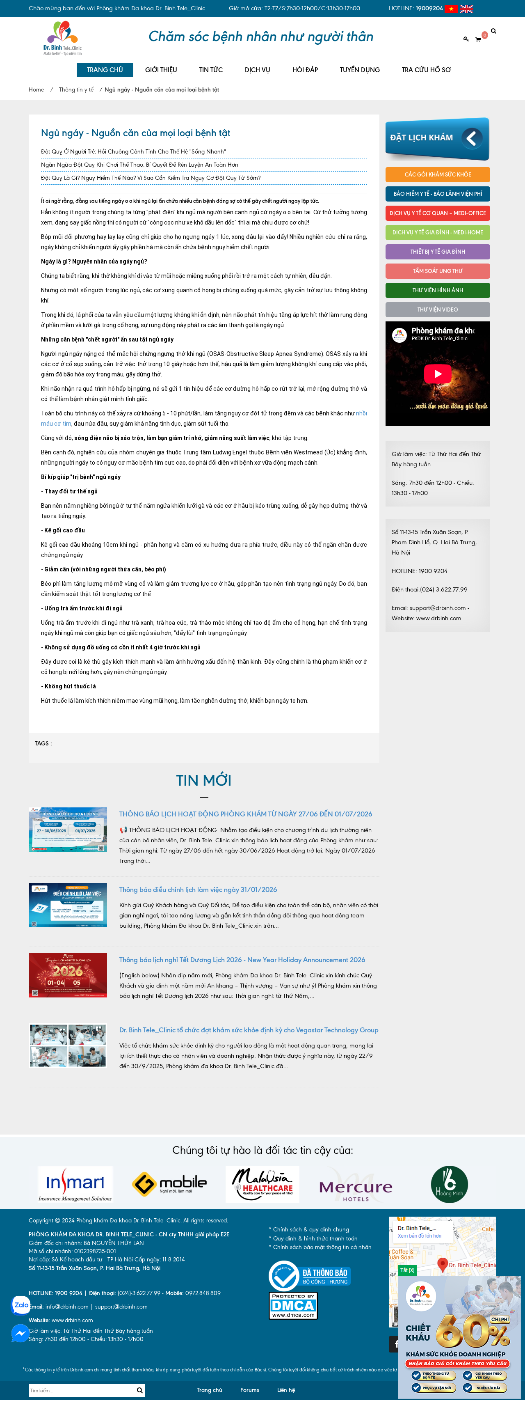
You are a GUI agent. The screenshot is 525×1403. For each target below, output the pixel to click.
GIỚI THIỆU (161, 70)
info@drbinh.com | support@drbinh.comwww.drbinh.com (88, 1313)
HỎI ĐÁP (305, 70)
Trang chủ (209, 1390)
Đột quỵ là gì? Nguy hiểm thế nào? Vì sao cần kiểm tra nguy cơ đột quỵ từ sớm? (150, 177)
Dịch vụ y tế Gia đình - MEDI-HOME (438, 232)
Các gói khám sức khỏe (438, 174)
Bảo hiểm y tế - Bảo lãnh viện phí (438, 193)
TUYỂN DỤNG (360, 70)
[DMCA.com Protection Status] (293, 1305)
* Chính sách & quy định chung (309, 1229)
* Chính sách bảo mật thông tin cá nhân (320, 1247)
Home (36, 89)
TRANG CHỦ (105, 70)
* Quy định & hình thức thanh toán (313, 1238)
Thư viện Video (438, 309)
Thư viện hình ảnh (438, 290)
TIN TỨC (211, 70)
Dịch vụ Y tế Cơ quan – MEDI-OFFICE (438, 213)
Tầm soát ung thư (438, 271)
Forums (249, 1390)
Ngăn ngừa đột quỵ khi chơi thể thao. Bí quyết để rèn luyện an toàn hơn (139, 164)
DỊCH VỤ (257, 70)
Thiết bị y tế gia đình (438, 251)
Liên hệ (286, 1390)
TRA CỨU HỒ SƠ (426, 70)
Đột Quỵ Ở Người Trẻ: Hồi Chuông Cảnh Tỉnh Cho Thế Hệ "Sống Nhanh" (133, 151)
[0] (475, 39)
